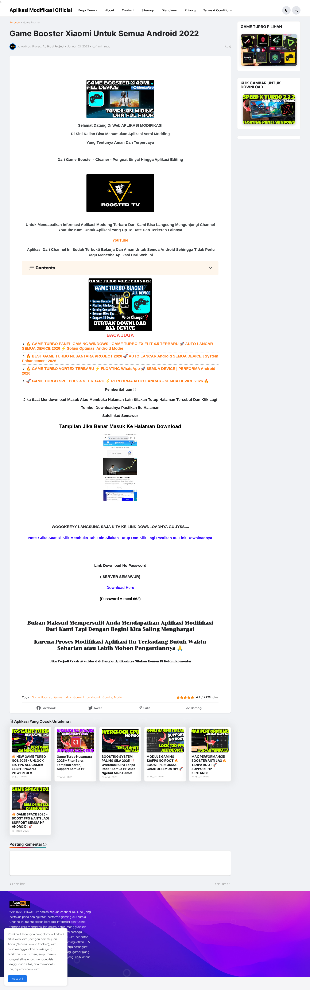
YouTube (120, 240)
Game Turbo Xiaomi (86, 697)
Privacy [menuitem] (190, 10)
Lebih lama (220, 884)
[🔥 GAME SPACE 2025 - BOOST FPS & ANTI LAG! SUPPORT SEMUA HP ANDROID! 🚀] (30, 798)
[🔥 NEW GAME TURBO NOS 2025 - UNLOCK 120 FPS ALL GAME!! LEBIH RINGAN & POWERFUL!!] (30, 740)
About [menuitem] (109, 10)
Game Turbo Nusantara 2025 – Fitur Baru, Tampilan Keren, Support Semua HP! (74, 763)
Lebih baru (19, 884)
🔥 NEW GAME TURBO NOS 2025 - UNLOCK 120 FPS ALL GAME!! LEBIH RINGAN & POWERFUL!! (29, 765)
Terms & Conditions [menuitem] (217, 10)
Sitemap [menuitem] (148, 10)
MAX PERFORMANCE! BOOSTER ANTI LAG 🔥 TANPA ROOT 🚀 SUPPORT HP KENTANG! (209, 765)
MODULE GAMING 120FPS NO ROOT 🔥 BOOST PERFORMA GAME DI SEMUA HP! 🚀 (165, 763)
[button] (286, 10)
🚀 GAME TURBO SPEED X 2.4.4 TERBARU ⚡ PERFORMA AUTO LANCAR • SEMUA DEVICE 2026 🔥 (117, 381)
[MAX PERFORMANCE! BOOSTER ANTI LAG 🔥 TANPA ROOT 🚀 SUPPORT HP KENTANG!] (210, 740)
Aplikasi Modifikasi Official (40, 10)
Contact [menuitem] (128, 10)
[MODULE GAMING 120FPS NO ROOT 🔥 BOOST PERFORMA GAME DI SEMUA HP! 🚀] (165, 740)
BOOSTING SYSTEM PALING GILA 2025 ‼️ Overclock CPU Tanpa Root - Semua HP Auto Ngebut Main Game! (118, 765)
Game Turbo (62, 697)
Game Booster (31, 22)
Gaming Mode (112, 697)
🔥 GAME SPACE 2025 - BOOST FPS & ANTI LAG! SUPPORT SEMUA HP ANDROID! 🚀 (30, 820)
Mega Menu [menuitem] (86, 10)
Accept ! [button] (17, 979)
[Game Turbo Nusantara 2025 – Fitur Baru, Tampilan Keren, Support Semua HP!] (75, 740)
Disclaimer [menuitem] (169, 10)
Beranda (14, 22)
